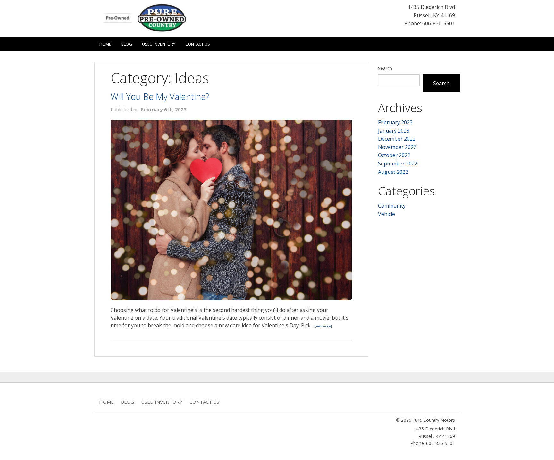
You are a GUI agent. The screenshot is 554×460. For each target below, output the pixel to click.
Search (385, 68)
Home (105, 44)
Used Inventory (158, 44)
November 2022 (397, 147)
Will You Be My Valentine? (160, 96)
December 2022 (397, 138)
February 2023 (395, 122)
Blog (126, 44)
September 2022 (397, 163)
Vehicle (386, 213)
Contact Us (197, 44)
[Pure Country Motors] (147, 18)
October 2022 (394, 155)
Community (392, 205)
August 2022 (393, 171)
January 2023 (393, 130)
